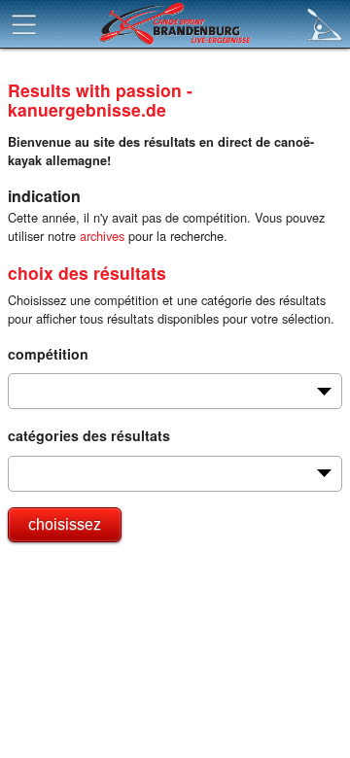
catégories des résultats (89, 435)
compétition (48, 353)
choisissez (64, 524)
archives (102, 235)
